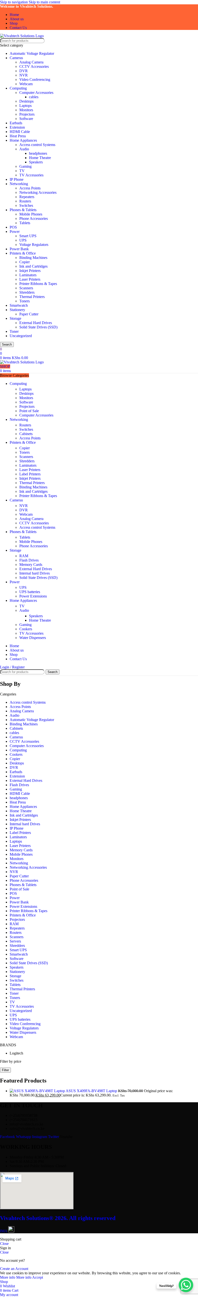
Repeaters (26, 197)
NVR (23, 75)
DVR (23, 71)
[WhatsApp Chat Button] (186, 1285)
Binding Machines (33, 258)
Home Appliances (23, 140)
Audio (24, 149)
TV (22, 171)
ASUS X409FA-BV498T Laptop (92, 1091)
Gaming (25, 166)
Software (26, 119)
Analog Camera (31, 62)
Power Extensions (33, 596)
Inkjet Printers (30, 271)
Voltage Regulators (33, 245)
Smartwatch (19, 305)
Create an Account (14, 1269)
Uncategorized (21, 336)
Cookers (25, 629)
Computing (18, 88)
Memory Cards (30, 564)
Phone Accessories (33, 218)
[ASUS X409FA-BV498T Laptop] (38, 1091)
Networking (19, 184)
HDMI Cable (20, 132)
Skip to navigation (14, 2)
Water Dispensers (32, 638)
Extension (17, 127)
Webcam (26, 84)
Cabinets (26, 434)
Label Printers (30, 474)
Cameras (16, 58)
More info (15, 1277)
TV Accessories (31, 175)
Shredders (27, 292)
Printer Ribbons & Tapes (38, 284)
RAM (23, 556)
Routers (25, 201)
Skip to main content (44, 2)
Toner (14, 331)
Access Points (30, 188)
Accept (37, 1277)
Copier (24, 262)
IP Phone (16, 179)
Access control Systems (37, 145)
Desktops (26, 101)
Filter (5, 1070)
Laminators (27, 275)
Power (15, 231)
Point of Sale (29, 411)
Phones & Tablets (23, 210)
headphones (38, 153)
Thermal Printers (32, 297)
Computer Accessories (36, 92)
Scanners (26, 288)
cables (33, 97)
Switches (26, 205)
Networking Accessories (38, 192)
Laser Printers (29, 279)
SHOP (5, 366)
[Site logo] (22, 36)
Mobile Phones (30, 214)
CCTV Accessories (34, 66)
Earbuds (16, 123)
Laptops (25, 106)
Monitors (26, 110)
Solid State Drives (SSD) (38, 327)
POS (13, 227)
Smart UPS (27, 236)
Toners (24, 301)
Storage (15, 318)
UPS (23, 240)
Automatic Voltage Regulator (32, 53)
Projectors (27, 114)
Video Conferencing (34, 79)
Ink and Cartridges (33, 266)
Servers (15, 941)
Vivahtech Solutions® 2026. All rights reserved (57, 1218)
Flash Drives (29, 560)
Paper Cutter (28, 314)
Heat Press (18, 136)
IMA (4, 1231)
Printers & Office (23, 253)
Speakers (36, 162)
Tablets (24, 223)
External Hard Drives (35, 323)
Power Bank (19, 249)
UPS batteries (29, 592)
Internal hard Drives (34, 573)
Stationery (17, 310)
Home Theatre (40, 158)
